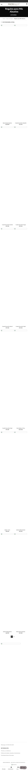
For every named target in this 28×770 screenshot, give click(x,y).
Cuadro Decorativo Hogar (21, 224)
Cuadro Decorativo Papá (21, 326)
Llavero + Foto (7, 529)
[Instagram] (15, 1)
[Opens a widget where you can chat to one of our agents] (23, 767)
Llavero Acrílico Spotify (20, 529)
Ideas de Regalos (9, 18)
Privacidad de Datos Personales (7, 755)
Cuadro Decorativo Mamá (7, 326)
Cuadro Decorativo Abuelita (20, 123)
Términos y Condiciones (6, 750)
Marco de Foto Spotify (20, 631)
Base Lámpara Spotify (7, 123)
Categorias (13, 14)
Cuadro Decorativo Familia (7, 224)
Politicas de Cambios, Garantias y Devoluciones (10, 753)
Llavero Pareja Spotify (7, 631)
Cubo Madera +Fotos (20, 428)
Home (4, 18)
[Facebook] (13, 1)
